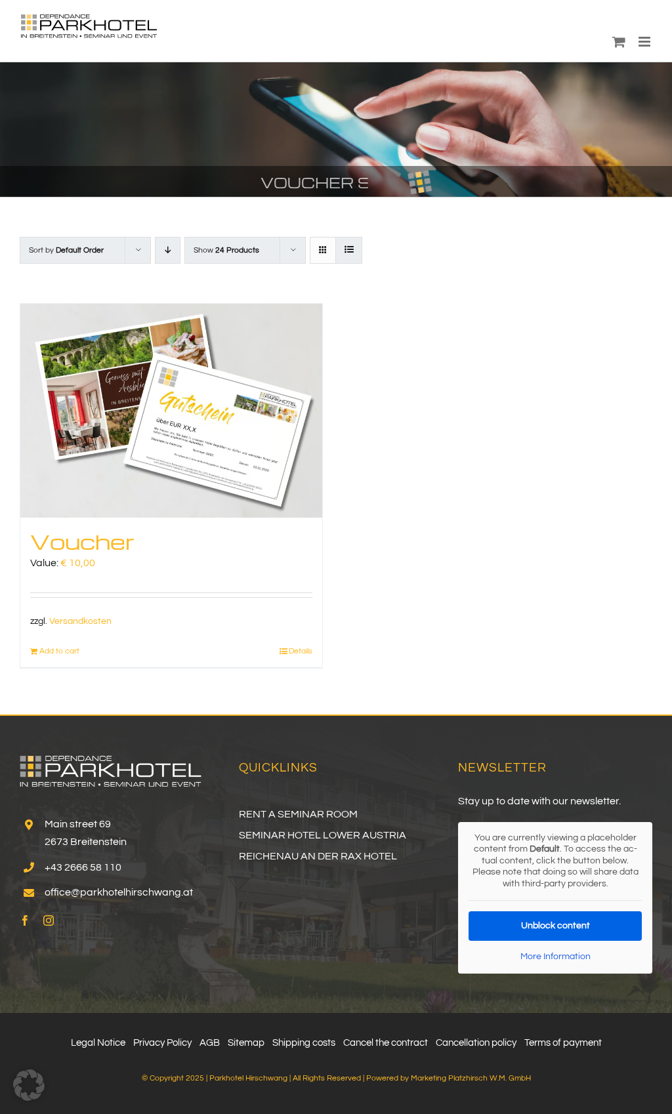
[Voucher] (171, 411)
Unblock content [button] (555, 925)
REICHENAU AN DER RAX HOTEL (318, 856)
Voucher (82, 541)
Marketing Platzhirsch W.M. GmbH (471, 1078)
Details (300, 651)
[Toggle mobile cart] (618, 42)
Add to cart (59, 651)
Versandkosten (80, 621)
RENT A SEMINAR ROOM (298, 814)
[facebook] (25, 920)
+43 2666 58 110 (83, 867)
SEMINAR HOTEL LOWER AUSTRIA (322, 835)
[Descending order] (167, 250)
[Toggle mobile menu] (645, 42)
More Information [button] (555, 956)
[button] (29, 1085)
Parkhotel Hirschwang (248, 1078)
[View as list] (349, 250)
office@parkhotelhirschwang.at (119, 892)
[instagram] (48, 920)
